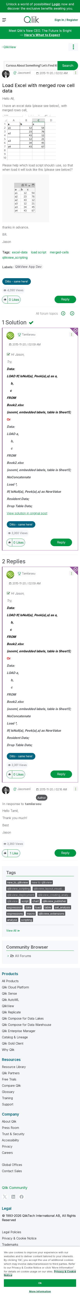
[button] (75, 72)
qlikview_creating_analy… (54, 895)
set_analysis (62, 907)
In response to (21, 804)
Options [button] (73, 47)
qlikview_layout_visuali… (49, 888)
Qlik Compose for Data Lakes (23, 1018)
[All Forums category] (8, 955)
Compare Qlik (11, 1085)
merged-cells (59, 252)
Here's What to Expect (42, 35)
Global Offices (12, 1165)
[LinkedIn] (13, 1197)
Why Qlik (8, 1050)
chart (35, 901)
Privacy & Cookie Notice (19, 1238)
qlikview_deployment (20, 895)
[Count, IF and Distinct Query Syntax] (71, 313)
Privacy (7, 1146)
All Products (10, 981)
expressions (15, 913)
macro (31, 913)
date (28, 907)
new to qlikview (42, 882)
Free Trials (9, 1079)
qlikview (12, 901)
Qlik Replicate (11, 1012)
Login (56, 4)
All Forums (23, 956)
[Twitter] (5, 1197)
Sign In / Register (66, 19)
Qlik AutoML (10, 1000)
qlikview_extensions (51, 913)
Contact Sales (12, 1171)
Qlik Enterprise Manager (18, 1031)
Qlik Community (14, 1188)
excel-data (19, 252)
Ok (40, 1282)
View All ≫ (13, 930)
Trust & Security (13, 1134)
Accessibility (10, 1140)
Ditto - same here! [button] (16, 281)
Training (7, 1098)
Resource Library (14, 1067)
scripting (26, 919)
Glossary (8, 1092)
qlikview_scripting (15, 257)
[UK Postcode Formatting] (65, 313)
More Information (40, 1291)
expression (14, 907)
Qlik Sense (9, 993)
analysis (12, 919)
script (25, 901)
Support (7, 1104)
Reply (65, 299)
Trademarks (10, 1244)
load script (38, 252)
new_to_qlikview (17, 882)
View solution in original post (27, 513)
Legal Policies (11, 1232)
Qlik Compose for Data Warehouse (26, 1025)
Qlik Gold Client (12, 1043)
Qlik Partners (11, 1073)
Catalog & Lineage (15, 1037)
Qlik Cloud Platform (15, 987)
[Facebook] (21, 1197)
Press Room (10, 1128)
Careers (7, 1153)
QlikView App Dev (28, 266)
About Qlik (9, 1121)
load (38, 907)
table (48, 907)
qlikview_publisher (54, 901)
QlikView (9, 47)
